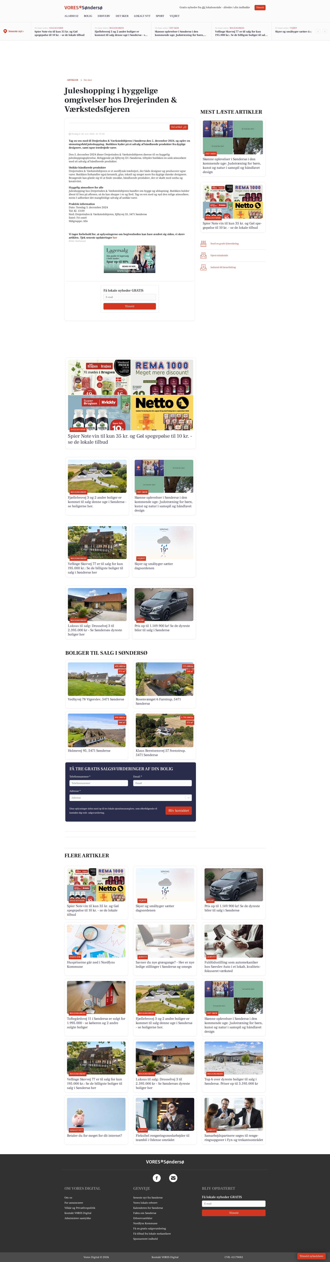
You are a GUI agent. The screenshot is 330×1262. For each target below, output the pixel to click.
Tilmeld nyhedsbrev (311, 1256)
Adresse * (75, 791)
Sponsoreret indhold (145, 1239)
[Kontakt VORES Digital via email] (173, 1178)
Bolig (88, 16)
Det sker (122, 16)
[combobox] (71, 798)
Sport (160, 16)
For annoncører (73, 1202)
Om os (68, 1197)
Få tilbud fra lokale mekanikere (152, 1233)
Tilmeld (260, 7)
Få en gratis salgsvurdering (149, 1228)
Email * (137, 776)
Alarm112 (71, 16)
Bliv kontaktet (178, 810)
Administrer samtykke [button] (77, 1218)
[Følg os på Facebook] (157, 1178)
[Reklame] (129, 259)
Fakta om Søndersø (144, 1213)
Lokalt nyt (142, 16)
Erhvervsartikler (142, 1218)
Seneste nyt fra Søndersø (148, 1197)
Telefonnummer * (79, 776)
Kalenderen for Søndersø (148, 1208)
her (115, 237)
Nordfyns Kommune (145, 1223)
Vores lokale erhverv (145, 1202)
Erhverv (104, 16)
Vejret (174, 16)
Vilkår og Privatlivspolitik (79, 1208)
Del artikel (176, 127)
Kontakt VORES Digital (77, 1213)
